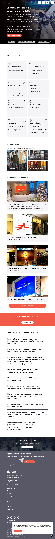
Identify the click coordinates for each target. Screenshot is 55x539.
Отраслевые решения (14, 477)
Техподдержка (11, 496)
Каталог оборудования (14, 475)
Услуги (9, 493)
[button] (39, 2)
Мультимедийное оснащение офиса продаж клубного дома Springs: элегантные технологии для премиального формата (27, 206)
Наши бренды (11, 491)
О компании (11, 488)
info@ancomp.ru (11, 522)
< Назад (9, 3)
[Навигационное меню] (52, 2)
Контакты (10, 509)
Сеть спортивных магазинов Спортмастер (26, 299)
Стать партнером (12, 484)
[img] (11, 41)
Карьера (9, 506)
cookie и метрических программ (32, 527)
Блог (8, 504)
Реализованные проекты (12, 480)
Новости (9, 501)
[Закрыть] (52, 536)
